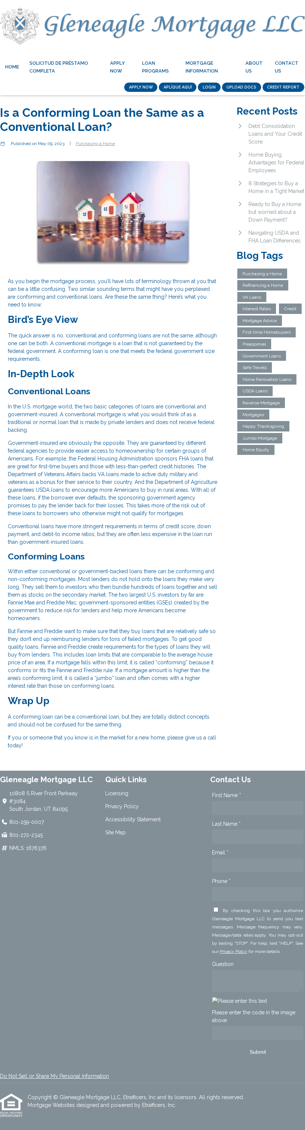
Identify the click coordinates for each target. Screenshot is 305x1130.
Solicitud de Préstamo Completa (58, 67)
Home (12, 67)
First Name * (226, 795)
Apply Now (117, 67)
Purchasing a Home (95, 143)
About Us (254, 67)
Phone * (221, 881)
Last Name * (226, 824)
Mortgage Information (202, 67)
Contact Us (286, 67)
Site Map (115, 832)
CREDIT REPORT (283, 87)
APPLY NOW (141, 87)
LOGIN (209, 87)
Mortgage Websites (52, 1105)
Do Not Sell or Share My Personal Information (54, 1076)
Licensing (116, 793)
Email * (220, 852)
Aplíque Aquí (178, 87)
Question (223, 964)
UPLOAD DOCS (241, 87)
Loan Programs (155, 67)
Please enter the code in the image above (253, 1016)
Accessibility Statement (133, 819)
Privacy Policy (122, 806)
